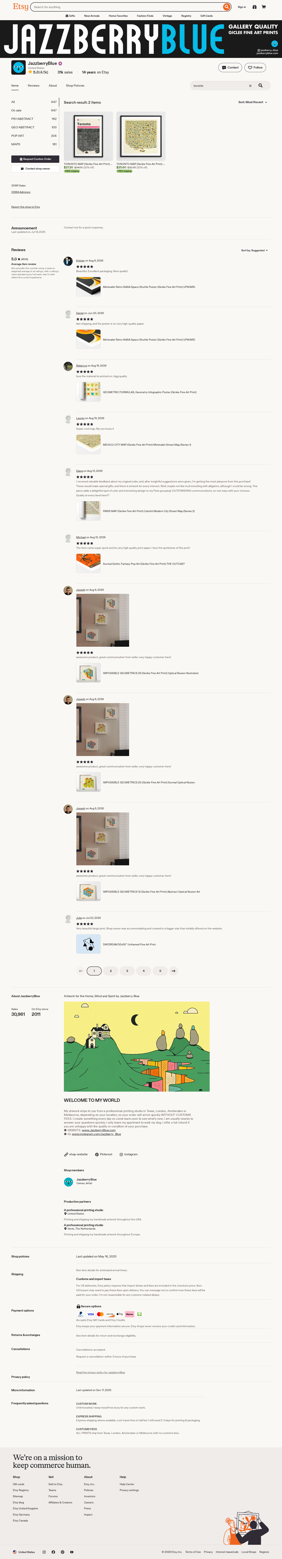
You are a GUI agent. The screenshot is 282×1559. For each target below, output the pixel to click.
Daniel (80, 313)
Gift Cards (206, 15)
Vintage (167, 15)
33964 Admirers (21, 192)
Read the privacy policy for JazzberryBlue (100, 1372)
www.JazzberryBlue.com (98, 1130)
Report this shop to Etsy (25, 206)
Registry (186, 15)
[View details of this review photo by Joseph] (102, 620)
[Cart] (263, 7)
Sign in (242, 6)
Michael (81, 537)
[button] (230, 67)
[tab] (35, 102)
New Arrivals (92, 15)
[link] (80, 971)
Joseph (80, 589)
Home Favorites (118, 15)
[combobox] (126, 7)
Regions (264, 1551)
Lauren (80, 418)
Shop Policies (75, 85)
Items (15, 85)
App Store (26, 1534)
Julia (79, 917)
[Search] (227, 7)
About (53, 85)
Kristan (80, 260)
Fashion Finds (145, 15)
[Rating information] (30, 72)
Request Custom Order (37, 158)
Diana (79, 470)
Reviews (34, 85)
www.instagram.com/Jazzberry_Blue (96, 1134)
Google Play (55, 1534)
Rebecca (81, 365)
